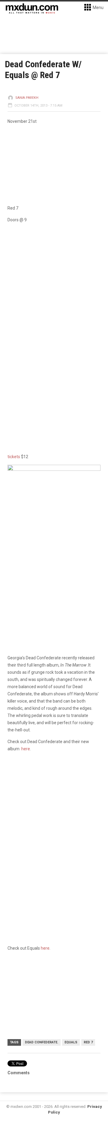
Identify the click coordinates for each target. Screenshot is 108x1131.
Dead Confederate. (41, 1042)
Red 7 (88, 1042)
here (25, 748)
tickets (14, 456)
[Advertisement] (54, 815)
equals (70, 1042)
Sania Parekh (26, 98)
